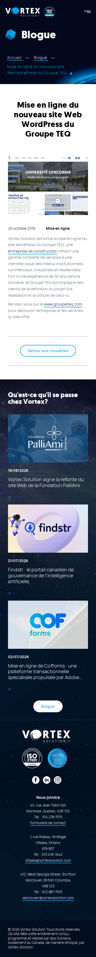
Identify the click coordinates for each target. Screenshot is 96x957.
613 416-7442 (52, 854)
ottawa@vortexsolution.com (48, 860)
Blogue (47, 706)
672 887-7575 (52, 892)
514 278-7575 (52, 817)
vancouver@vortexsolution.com (48, 898)
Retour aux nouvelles (48, 350)
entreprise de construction (32, 251)
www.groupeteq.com (63, 304)
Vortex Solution (20, 947)
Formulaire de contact (48, 823)
